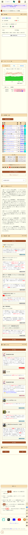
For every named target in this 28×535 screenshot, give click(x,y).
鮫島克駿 (22, 143)
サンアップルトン (10, 141)
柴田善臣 (22, 141)
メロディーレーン (10, 143)
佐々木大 (22, 135)
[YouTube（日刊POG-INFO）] (19, 519)
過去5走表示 (7, 119)
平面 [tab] (14, 65)
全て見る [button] (14, 241)
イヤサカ (8, 133)
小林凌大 (22, 133)
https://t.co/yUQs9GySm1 (9, 391)
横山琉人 (22, 147)
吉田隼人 (22, 145)
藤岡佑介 (22, 137)
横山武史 (22, 149)
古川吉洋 (22, 139)
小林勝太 (22, 131)
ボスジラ (8, 149)
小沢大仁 (22, 126)
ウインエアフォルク (11, 131)
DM (11, 528)
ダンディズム (9, 127)
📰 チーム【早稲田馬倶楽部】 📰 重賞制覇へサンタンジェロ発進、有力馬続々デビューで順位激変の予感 (14, 6)
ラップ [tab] (6, 65)
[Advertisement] (14, 47)
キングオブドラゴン (11, 145)
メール (15, 528)
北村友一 (22, 129)
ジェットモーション (11, 137)
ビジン (8, 139)
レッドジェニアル (10, 147)
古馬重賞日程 (14, 35)
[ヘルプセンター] (24, 519)
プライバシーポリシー (14, 523)
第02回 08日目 (6, 18)
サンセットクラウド (11, 129)
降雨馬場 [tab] (22, 65)
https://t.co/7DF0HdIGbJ (11, 392)
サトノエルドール (10, 135)
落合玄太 (22, 151)
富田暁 (21, 127)
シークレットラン (10, 151)
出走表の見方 (6, 180)
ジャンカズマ (9, 126)
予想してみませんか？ (14, 174)
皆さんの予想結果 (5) (14, 171)
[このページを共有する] (2, 532)
